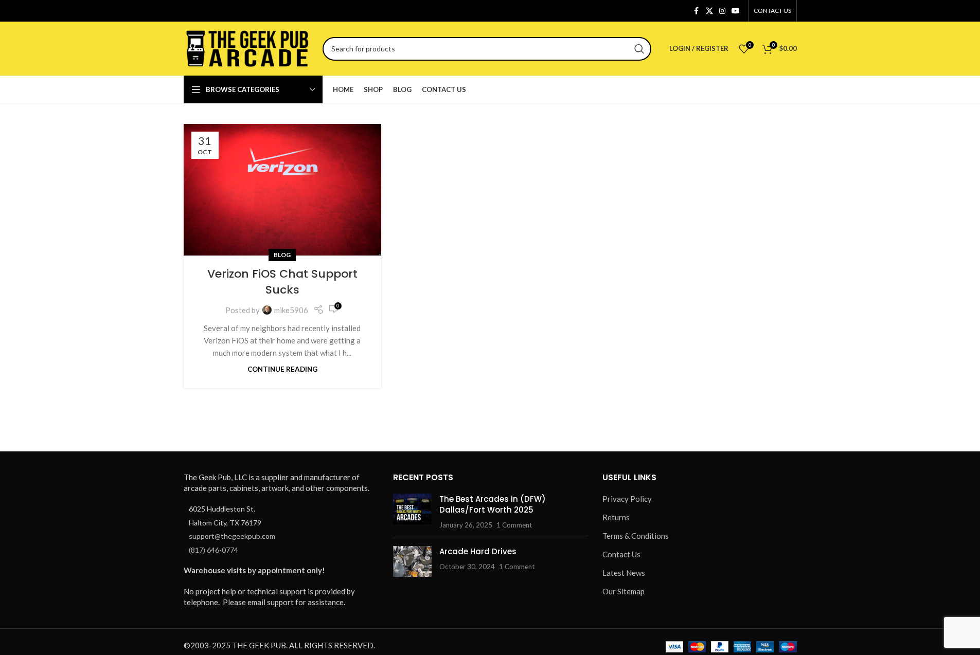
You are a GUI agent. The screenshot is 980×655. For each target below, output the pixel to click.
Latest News (623, 572)
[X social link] (709, 11)
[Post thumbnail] (412, 512)
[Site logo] (248, 47)
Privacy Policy (627, 498)
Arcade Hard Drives (477, 551)
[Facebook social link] (696, 11)
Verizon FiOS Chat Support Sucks (282, 282)
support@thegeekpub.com (232, 536)
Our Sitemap (623, 591)
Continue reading (282, 369)
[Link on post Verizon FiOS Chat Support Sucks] (282, 190)
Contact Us (621, 554)
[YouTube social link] (735, 11)
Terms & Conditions (635, 535)
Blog (282, 255)
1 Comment (514, 525)
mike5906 (291, 310)
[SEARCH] (639, 49)
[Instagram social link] (722, 11)
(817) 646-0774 (213, 549)
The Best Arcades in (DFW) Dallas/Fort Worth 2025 (492, 504)
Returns (616, 517)
